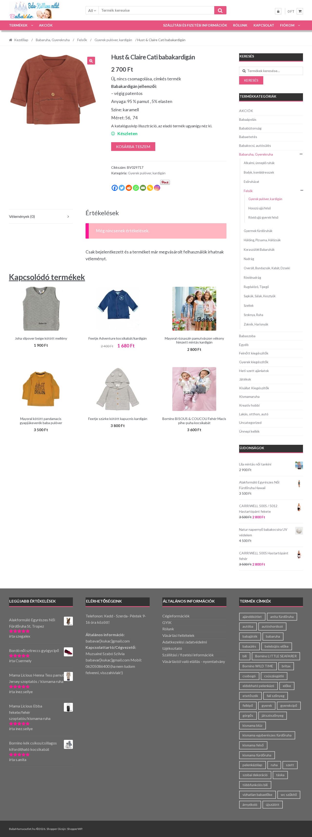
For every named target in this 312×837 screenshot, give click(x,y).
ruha (274, 765)
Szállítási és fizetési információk (195, 25)
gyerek (267, 705)
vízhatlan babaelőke (257, 794)
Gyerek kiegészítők (253, 362)
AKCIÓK (46, 25)
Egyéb (244, 345)
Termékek (18, 25)
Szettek (249, 305)
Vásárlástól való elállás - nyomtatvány (193, 661)
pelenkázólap (252, 765)
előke (287, 686)
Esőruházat (251, 182)
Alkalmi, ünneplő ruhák (259, 163)
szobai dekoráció (255, 775)
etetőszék (250, 696)
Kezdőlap (21, 40)
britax (286, 666)
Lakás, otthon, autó (253, 414)
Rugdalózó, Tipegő (256, 287)
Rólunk (240, 25)
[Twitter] (122, 188)
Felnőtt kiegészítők (253, 353)
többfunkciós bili (255, 785)
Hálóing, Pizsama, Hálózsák (262, 240)
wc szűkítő (289, 794)
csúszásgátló (274, 676)
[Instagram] (157, 188)
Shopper (52, 829)
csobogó (249, 676)
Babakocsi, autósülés (255, 145)
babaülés (249, 646)
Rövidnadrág (252, 277)
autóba (248, 626)
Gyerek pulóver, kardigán (113, 40)
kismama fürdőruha (257, 755)
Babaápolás (247, 119)
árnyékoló (250, 804)
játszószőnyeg (272, 715)
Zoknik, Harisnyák (256, 324)
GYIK (167, 622)
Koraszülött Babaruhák (259, 249)
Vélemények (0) (22, 216)
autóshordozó (272, 626)
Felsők (82, 40)
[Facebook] (115, 188)
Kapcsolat (264, 25)
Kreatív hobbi (249, 405)
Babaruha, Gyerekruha (53, 40)
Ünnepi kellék (249, 431)
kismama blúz (252, 725)
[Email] (143, 188)
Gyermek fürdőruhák (258, 231)
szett (290, 765)
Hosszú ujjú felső (259, 208)
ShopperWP (74, 829)
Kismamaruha (249, 396)
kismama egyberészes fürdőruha (267, 735)
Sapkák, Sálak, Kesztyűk (260, 296)
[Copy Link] (150, 188)
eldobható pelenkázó (258, 686)
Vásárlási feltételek (178, 635)
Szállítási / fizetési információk (188, 654)
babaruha (273, 636)
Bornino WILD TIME (258, 666)
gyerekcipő (288, 705)
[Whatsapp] (136, 188)
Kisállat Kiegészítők (254, 388)
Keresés (251, 80)
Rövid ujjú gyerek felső (263, 217)
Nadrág (249, 259)
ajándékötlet (252, 616)
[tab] (41, 216)
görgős (248, 715)
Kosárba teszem (133, 146)
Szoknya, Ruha (253, 315)
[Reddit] (129, 188)
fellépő (248, 705)
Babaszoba (247, 336)
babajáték (250, 636)
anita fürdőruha (282, 616)
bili (245, 656)
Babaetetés (248, 137)
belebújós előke (277, 646)
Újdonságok (252, 448)
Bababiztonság (250, 128)
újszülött (272, 804)
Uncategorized (250, 422)
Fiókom (287, 25)
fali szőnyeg (275, 696)
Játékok (245, 379)
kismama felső (253, 745)
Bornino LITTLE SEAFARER (276, 656)
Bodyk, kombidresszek (259, 172)
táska (280, 775)
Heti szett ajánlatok (254, 371)
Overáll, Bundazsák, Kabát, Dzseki (267, 268)
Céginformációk (176, 616)
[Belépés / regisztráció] (278, 11)
